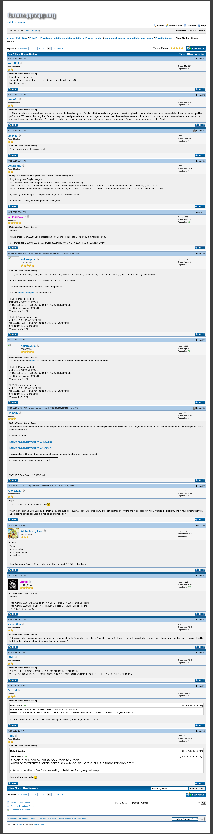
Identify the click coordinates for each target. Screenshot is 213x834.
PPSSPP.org (24, 818)
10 (44, 49)
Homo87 (73, 408)
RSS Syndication (79, 818)
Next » (60, 49)
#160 (203, 525)
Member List (175, 25)
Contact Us (13, 818)
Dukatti (12, 690)
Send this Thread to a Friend (22, 806)
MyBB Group (39, 824)
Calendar (191, 25)
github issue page (26, 292)
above (33, 360)
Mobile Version (65, 818)
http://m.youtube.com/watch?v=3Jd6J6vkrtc (30, 442)
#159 (203, 486)
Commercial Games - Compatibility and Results (129, 38)
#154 (203, 161)
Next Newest (29, 788)
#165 (203, 731)
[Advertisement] (117, 12)
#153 (203, 131)
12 (54, 49)
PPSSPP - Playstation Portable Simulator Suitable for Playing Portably (66, 38)
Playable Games (163, 38)
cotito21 (13, 99)
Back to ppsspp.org (16, 22)
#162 (203, 620)
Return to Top (36, 818)
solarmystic (74, 253)
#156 (203, 254)
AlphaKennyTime (32, 531)
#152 (203, 95)
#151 (203, 59)
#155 (203, 212)
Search (160, 25)
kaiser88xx (14, 624)
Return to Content (50, 818)
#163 (203, 653)
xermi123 (13, 63)
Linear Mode (200, 54)
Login (27, 31)
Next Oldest (15, 788)
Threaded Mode (186, 54)
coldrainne (14, 165)
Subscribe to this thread (20, 810)
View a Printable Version (20, 802)
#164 (203, 686)
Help (203, 25)
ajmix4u (13, 135)
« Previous (22, 49)
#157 (203, 340)
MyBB (19, 824)
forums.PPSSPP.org (17, 38)
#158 (203, 408)
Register (35, 31)
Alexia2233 (73, 486)
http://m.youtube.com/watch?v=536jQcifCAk (30, 448)
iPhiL (11, 657)
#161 (203, 576)
